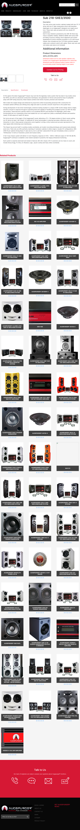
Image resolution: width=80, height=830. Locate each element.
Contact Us (49, 11)
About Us (42, 11)
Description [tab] (4, 90)
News (28, 11)
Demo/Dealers (17, 11)
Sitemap (37, 818)
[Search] (77, 4)
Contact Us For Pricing (55, 70)
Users (24, 11)
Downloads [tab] (24, 90)
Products (8, 11)
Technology (34, 11)
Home (2, 11)
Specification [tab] (15, 90)
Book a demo (39, 805)
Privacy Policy (40, 821)
